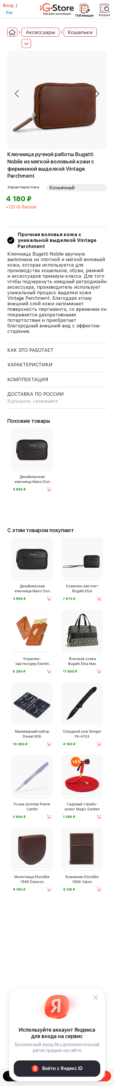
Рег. (9, 12)
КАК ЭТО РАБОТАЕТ (30, 350)
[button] (16, 93)
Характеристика (23, 187)
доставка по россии (35, 397)
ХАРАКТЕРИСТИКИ (30, 365)
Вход (8, 5)
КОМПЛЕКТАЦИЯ (27, 379)
